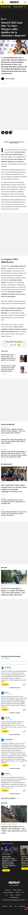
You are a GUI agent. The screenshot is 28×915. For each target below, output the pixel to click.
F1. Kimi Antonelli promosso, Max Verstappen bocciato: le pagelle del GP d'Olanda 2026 (13, 501)
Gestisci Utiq (18, 894)
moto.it (11, 906)
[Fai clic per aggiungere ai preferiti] (6, 132)
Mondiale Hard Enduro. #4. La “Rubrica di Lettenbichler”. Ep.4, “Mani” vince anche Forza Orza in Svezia (14, 829)
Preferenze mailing (14, 897)
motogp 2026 (6, 854)
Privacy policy (8, 890)
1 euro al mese (13, 344)
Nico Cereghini (10, 78)
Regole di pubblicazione (8, 892)
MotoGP (4, 19)
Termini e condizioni (17, 890)
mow (16, 906)
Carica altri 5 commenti (8, 798)
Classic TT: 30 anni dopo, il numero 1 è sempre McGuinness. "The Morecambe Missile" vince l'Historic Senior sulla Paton (13, 591)
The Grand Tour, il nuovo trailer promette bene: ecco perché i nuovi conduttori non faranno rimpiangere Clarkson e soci (14, 488)
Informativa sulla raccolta (6, 911)
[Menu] (25, 2)
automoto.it (4, 906)
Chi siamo (11, 894)
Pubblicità (17, 892)
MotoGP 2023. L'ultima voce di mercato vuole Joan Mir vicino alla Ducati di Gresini (8, 368)
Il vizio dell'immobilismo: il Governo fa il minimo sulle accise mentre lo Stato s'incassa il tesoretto (14, 513)
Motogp (23, 854)
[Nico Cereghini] (2, 78)
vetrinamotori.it (22, 906)
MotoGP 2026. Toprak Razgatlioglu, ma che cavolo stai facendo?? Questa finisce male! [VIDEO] (13, 441)
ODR (22, 892)
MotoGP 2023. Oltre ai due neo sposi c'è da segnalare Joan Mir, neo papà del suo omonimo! (8, 357)
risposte (17, 687)
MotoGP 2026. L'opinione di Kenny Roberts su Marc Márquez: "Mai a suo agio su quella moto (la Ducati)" (13, 431)
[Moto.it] (14, 2)
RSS (6, 894)
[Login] (2, 2)
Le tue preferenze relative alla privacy (9, 912)
